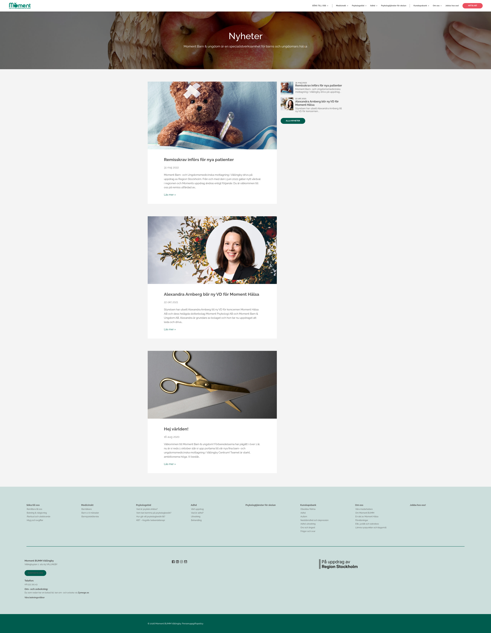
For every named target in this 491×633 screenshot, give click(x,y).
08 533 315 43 (31, 584)
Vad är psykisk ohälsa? (147, 509)
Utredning (195, 516)
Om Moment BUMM (364, 513)
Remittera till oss (34, 509)
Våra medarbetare (364, 509)
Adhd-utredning (308, 524)
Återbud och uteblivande (38, 516)
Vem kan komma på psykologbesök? (153, 513)
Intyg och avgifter (35, 520)
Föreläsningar (361, 520)
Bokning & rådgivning (37, 513)
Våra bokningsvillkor (35, 597)
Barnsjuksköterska (90, 516)
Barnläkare (86, 509)
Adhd (303, 513)
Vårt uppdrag (197, 509)
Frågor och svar (307, 531)
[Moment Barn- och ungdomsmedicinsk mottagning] (19, 6)
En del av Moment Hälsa (366, 516)
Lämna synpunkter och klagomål (370, 527)
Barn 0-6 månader (90, 513)
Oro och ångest (307, 527)
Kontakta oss (35, 573)
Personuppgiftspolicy (192, 623)
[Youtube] (185, 561)
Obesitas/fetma (307, 509)
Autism (303, 516)
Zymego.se (83, 592)
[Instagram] (181, 561)
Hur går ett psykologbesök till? (150, 516)
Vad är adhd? (197, 513)
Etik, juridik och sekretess (367, 524)
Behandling (196, 520)
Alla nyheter (293, 121)
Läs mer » (170, 194)
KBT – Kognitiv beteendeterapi (150, 520)
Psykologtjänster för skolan (261, 505)
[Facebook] (173, 561)
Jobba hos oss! (418, 505)
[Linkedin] (177, 561)
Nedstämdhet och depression (314, 520)
